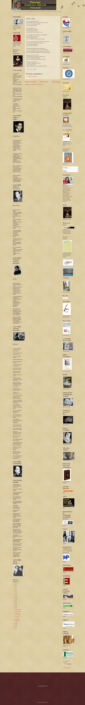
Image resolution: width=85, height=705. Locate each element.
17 (15, 591)
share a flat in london (67, 663)
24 (15, 583)
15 (15, 595)
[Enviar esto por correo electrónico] (30, 69)
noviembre (17, 611)
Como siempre (18, 614)
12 (15, 600)
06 (15, 624)
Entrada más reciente (30, 82)
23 (15, 585)
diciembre (17, 609)
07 (15, 623)
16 (15, 593)
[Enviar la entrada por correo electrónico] (28, 69)
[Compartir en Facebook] (34, 69)
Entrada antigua (56, 82)
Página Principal (44, 82)
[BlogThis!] (31, 69)
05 (15, 626)
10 (15, 604)
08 (15, 607)
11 (15, 602)
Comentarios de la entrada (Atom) (36, 84)
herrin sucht (69, 664)
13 (15, 598)
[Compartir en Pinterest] (35, 69)
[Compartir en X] (33, 69)
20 (15, 587)
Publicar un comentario (32, 76)
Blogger (46, 702)
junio (16, 618)
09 (15, 606)
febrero (16, 620)
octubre (16, 613)
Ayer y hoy (17, 616)
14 (15, 596)
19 (15, 589)
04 (15, 628)
